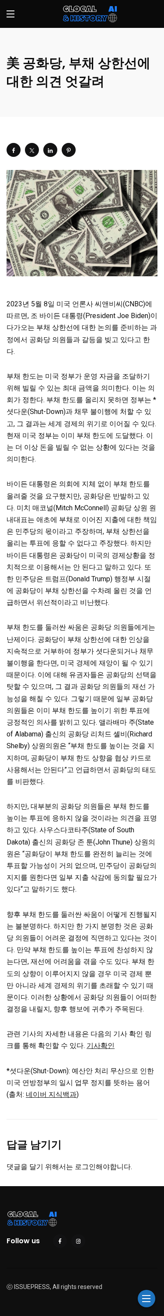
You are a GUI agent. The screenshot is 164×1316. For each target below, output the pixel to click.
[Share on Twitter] (32, 150)
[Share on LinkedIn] (50, 150)
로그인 (85, 1167)
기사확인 (101, 1045)
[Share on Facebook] (14, 150)
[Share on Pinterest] (69, 150)
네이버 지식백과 (51, 1094)
